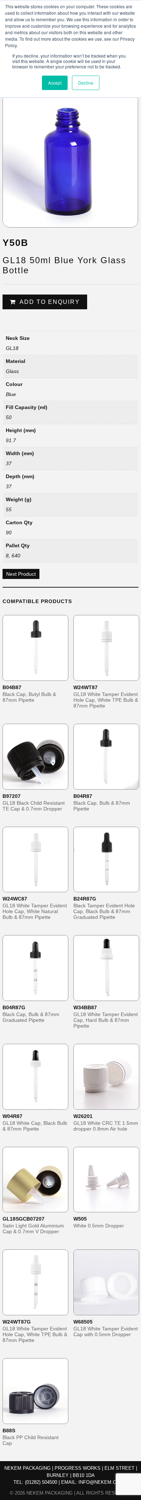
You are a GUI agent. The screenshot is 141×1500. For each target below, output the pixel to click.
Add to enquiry (50, 302)
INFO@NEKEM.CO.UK (103, 1482)
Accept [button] (54, 83)
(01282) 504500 (41, 1482)
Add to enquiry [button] (40, 675)
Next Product (21, 574)
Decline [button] (85, 83)
